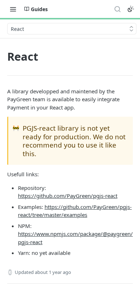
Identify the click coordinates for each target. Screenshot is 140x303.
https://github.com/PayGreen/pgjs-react (67, 195)
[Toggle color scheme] (130, 9)
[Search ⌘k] (117, 9)
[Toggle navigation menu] (13, 9)
